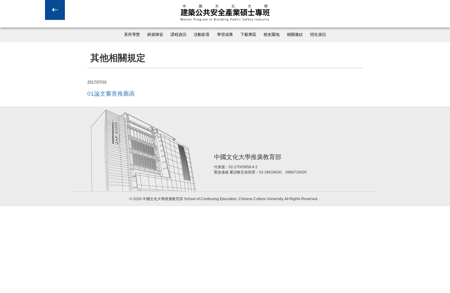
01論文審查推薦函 (111, 93)
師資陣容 (155, 34)
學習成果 (225, 34)
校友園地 (271, 34)
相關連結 (295, 34)
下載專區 (248, 34)
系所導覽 (132, 34)
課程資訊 (178, 34)
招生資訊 (318, 34)
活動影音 (202, 34)
